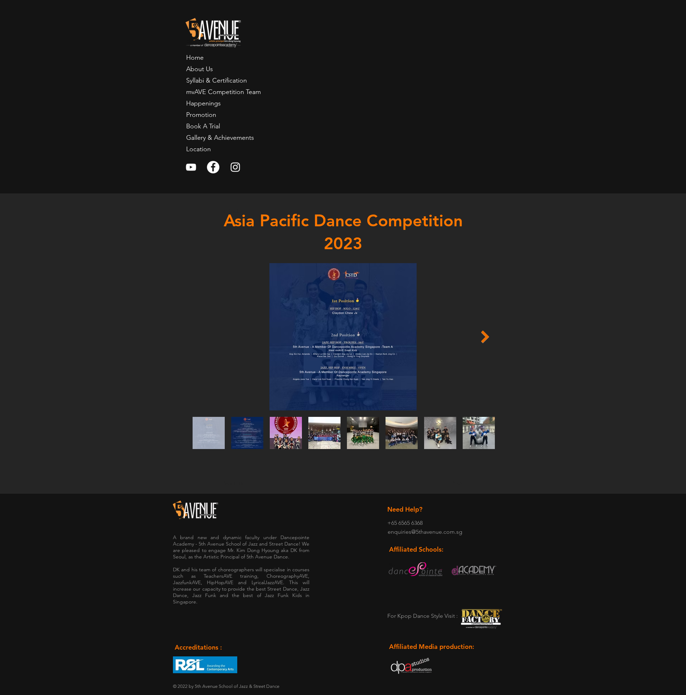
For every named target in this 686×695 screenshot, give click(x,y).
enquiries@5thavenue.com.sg (425, 531)
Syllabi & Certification (216, 80)
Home (195, 57)
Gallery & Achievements (220, 138)
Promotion (201, 115)
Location (198, 149)
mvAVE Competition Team (223, 92)
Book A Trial (203, 126)
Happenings (203, 103)
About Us (199, 69)
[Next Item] (485, 336)
